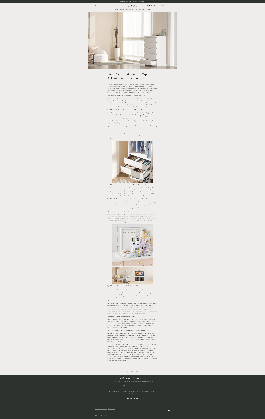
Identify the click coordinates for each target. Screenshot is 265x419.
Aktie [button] (110, 365)
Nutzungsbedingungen (136, 391)
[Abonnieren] (143, 385)
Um (109, 391)
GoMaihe (99, 415)
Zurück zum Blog (133, 371)
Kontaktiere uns (126, 391)
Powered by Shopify (105, 415)
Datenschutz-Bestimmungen (148, 391)
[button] (96, 5)
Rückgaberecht (132, 393)
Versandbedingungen (116, 391)
